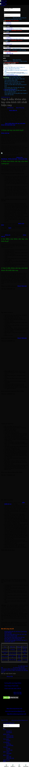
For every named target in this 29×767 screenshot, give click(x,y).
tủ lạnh (6, 32)
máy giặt (6, 46)
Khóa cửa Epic (12, 159)
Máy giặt (19, 647)
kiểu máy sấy (10, 758)
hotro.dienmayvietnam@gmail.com (15, 711)
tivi (4, 21)
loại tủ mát (9, 750)
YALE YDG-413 (22, 338)
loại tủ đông (9, 745)
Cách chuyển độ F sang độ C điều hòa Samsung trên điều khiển (14, 79)
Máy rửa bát (5, 656)
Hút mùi (19, 653)
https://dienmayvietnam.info (14, 708)
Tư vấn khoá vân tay (5, 97)
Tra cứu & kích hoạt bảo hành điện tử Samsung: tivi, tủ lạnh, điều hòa (14, 76)
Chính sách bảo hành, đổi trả (12, 688)
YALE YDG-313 (22, 286)
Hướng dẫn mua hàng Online (12, 683)
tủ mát (5, 41)
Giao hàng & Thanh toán (11, 685)
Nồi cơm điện (12, 659)
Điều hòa (12, 647)
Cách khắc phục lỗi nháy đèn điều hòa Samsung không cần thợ (14, 88)
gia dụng (6, 56)
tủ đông (6, 36)
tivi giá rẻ (9, 731)
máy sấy (6, 50)
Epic (10, 228)
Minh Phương (20, 107)
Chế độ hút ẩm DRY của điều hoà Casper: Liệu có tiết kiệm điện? (15, 91)
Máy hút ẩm (5, 659)
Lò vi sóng (24, 659)
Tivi (5, 647)
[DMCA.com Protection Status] (11, 698)
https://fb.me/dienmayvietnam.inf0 (16, 714)
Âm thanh (9, 732)
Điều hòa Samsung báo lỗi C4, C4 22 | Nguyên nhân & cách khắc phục (14, 82)
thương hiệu (10, 736)
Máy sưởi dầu (12, 653)
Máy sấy (25, 647)
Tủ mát (19, 649)
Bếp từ (24, 656)
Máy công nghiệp (9, 63)
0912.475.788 (17, 692)
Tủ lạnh (5, 649)
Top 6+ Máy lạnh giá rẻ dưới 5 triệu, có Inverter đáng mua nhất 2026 (14, 68)
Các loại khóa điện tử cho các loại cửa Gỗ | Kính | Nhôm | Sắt (15, 635)
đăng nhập (10, 676)
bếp (4, 58)
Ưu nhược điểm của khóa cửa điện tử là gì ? (14, 669)
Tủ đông (12, 649)
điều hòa (6, 26)
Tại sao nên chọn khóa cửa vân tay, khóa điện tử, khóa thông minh (14, 638)
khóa (5, 61)
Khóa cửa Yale (22, 159)
